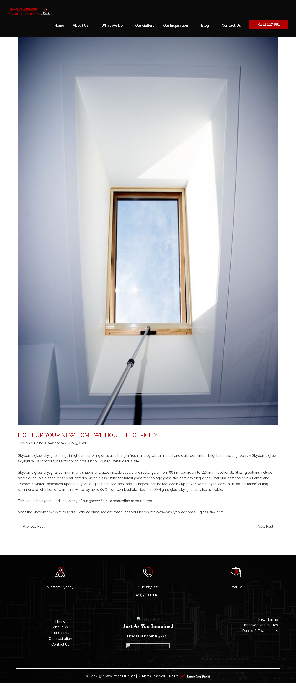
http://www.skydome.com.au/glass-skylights (187, 512)
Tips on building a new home (41, 443)
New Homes (268, 619)
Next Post (267, 526)
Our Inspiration (60, 639)
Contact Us (60, 644)
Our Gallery (60, 633)
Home (60, 621)
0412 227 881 (269, 24)
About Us (60, 627)
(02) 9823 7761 (148, 595)
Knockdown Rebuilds (261, 625)
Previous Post (31, 526)
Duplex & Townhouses (260, 631)
